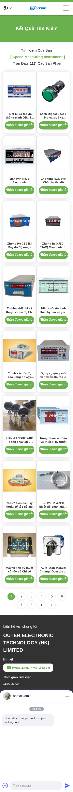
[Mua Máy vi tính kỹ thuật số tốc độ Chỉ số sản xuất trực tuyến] (19, 544)
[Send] (67, 785)
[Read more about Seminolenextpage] (41, 605)
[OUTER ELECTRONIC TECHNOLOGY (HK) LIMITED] (37, 8)
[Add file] (5, 785)
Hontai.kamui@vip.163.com (31, 667)
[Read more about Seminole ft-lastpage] (51, 605)
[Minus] (67, 696)
